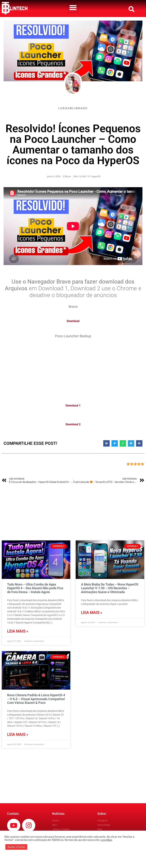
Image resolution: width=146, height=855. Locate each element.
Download (73, 321)
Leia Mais (106, 840)
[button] (73, 7)
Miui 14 (77, 176)
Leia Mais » (17, 631)
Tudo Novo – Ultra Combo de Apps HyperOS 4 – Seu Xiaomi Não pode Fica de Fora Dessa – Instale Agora (35, 588)
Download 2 (73, 424)
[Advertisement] (73, 369)
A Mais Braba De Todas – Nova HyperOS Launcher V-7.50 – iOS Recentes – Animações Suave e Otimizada (109, 588)
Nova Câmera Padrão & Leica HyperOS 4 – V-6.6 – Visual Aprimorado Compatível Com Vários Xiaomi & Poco (36, 699)
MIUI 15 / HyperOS (91, 176)
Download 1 (73, 405)
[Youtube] (13, 825)
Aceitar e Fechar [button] (16, 846)
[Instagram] (28, 825)
